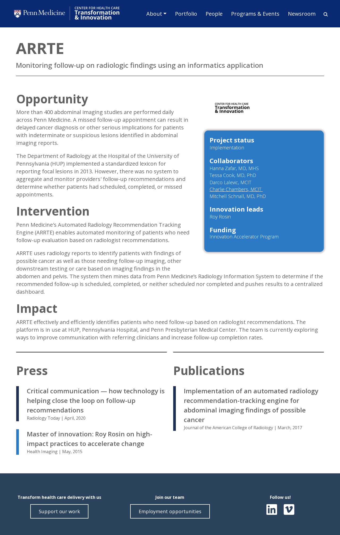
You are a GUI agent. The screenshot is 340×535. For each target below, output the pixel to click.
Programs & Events (255, 13)
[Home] (67, 13)
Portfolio (186, 13)
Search (324, 14)
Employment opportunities (170, 511)
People (214, 13)
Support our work (59, 511)
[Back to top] (324, 514)
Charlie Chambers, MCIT (236, 189)
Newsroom (302, 13)
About (154, 13)
